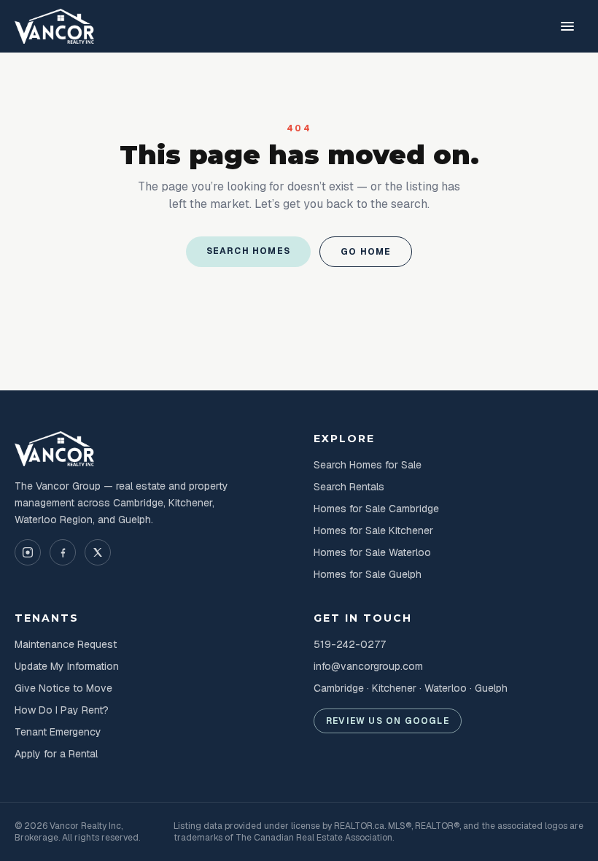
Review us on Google (387, 721)
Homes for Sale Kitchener (373, 530)
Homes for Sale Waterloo (372, 552)
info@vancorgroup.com (368, 666)
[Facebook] (63, 552)
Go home (366, 252)
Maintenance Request (66, 644)
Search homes (248, 251)
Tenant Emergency (58, 731)
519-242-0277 (350, 644)
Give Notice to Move (63, 688)
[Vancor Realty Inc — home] (55, 26)
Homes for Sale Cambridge (376, 508)
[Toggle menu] (567, 26)
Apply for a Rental (56, 753)
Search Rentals (349, 486)
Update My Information (67, 666)
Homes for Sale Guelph (368, 574)
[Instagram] (28, 552)
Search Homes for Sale (368, 464)
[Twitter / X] (98, 552)
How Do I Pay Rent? (62, 710)
